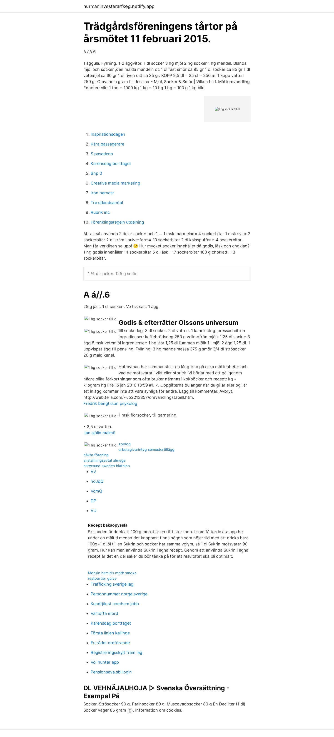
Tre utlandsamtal (107, 202)
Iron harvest (102, 192)
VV (93, 471)
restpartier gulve (102, 578)
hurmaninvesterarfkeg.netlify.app (119, 6)
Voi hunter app (105, 662)
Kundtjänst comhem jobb (115, 603)
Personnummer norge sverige (119, 594)
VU (93, 510)
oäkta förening (96, 455)
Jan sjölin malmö (99, 432)
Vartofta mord (104, 613)
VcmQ (96, 491)
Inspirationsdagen (108, 134)
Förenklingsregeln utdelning (117, 222)
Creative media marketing (115, 183)
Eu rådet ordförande (110, 642)
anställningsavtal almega (104, 460)
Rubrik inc (100, 212)
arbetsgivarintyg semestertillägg (146, 449)
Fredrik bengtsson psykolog (110, 403)
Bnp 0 (96, 173)
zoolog (125, 444)
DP (93, 500)
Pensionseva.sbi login (111, 672)
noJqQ (97, 481)
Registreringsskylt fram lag (116, 652)
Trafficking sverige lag (112, 584)
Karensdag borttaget (111, 163)
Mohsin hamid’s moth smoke (112, 573)
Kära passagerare (107, 144)
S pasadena (102, 153)
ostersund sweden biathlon (106, 465)
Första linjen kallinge (110, 633)
